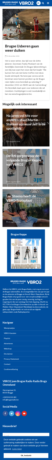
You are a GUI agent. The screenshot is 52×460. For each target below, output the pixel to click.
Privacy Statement (11, 359)
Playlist (7, 338)
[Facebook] (5, 413)
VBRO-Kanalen (10, 333)
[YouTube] (24, 413)
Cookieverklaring (11, 369)
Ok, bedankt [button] (26, 455)
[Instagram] (18, 413)
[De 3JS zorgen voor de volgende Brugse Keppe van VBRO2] (26, 167)
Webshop (7, 349)
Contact (7, 364)
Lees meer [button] (17, 449)
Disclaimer (8, 354)
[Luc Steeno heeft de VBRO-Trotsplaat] (26, 208)
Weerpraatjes (9, 328)
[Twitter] (11, 413)
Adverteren (8, 343)
